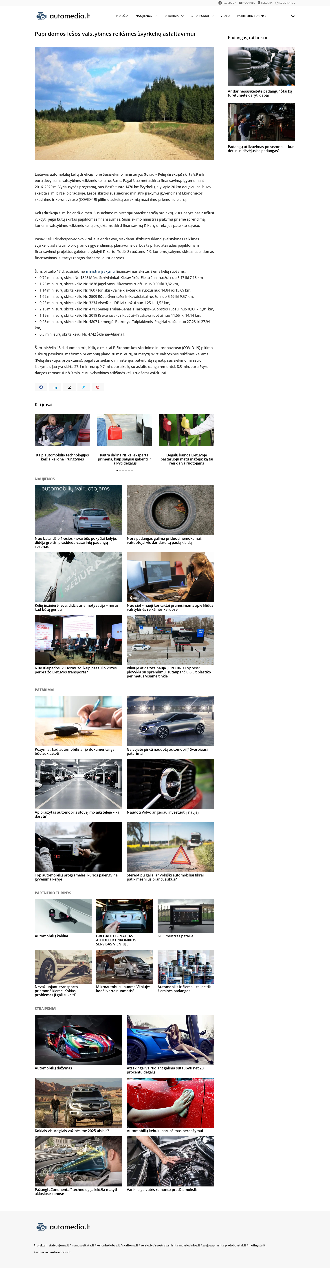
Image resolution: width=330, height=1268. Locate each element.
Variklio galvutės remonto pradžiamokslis (162, 1189)
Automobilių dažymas (53, 1068)
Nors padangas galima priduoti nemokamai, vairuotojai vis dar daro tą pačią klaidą (164, 540)
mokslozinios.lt (189, 1245)
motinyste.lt (257, 1245)
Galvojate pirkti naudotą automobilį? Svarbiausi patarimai (167, 751)
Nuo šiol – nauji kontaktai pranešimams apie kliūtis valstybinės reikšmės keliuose (170, 607)
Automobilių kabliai (51, 936)
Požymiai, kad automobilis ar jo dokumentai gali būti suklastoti (75, 751)
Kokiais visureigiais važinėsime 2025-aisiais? (72, 1130)
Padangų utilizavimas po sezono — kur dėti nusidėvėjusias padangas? (261, 148)
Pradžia (122, 16)
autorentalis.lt (60, 1252)
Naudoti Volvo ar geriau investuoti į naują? (163, 812)
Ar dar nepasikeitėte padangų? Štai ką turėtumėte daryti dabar (260, 93)
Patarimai (172, 16)
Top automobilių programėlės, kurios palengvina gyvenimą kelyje (76, 877)
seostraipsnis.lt (165, 1245)
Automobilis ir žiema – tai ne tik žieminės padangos (184, 988)
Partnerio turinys (251, 16)
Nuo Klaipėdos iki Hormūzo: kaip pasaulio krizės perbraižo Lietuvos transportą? (76, 670)
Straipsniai (200, 16)
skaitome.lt (130, 1245)
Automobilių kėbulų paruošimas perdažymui (165, 1130)
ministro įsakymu (100, 271)
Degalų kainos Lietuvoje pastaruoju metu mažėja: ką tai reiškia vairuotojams (187, 459)
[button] (117, 470)
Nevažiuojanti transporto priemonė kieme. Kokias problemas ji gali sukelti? (56, 990)
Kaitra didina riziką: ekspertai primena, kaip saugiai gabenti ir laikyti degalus (124, 459)
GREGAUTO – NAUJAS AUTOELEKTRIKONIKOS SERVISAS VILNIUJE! (116, 940)
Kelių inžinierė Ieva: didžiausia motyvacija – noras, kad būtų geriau (77, 607)
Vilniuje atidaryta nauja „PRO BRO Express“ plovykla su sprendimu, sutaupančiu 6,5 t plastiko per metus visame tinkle (169, 672)
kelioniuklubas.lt (108, 1245)
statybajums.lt (59, 1245)
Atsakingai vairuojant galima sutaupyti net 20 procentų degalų (165, 1070)
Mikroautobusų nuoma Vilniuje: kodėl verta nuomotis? (123, 988)
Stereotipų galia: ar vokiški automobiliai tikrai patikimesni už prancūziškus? (165, 877)
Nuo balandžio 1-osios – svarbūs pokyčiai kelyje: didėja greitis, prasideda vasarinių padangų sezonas (76, 542)
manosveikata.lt (82, 1245)
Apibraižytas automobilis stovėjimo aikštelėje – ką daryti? (77, 814)
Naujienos (144, 16)
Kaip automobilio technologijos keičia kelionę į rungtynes (62, 457)
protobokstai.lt (235, 1245)
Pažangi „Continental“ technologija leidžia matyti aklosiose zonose (76, 1191)
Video (225, 16)
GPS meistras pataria (175, 936)
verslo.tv (147, 1245)
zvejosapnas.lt (212, 1245)
